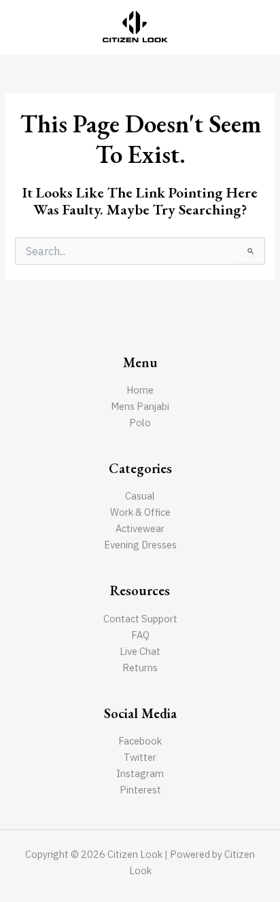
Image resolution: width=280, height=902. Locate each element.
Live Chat (140, 651)
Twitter (140, 757)
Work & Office (140, 512)
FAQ (140, 634)
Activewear (140, 528)
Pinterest (140, 789)
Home (140, 389)
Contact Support (140, 618)
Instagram (140, 773)
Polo (140, 422)
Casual (140, 495)
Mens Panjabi (140, 406)
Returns (140, 667)
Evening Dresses (140, 544)
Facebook (140, 740)
